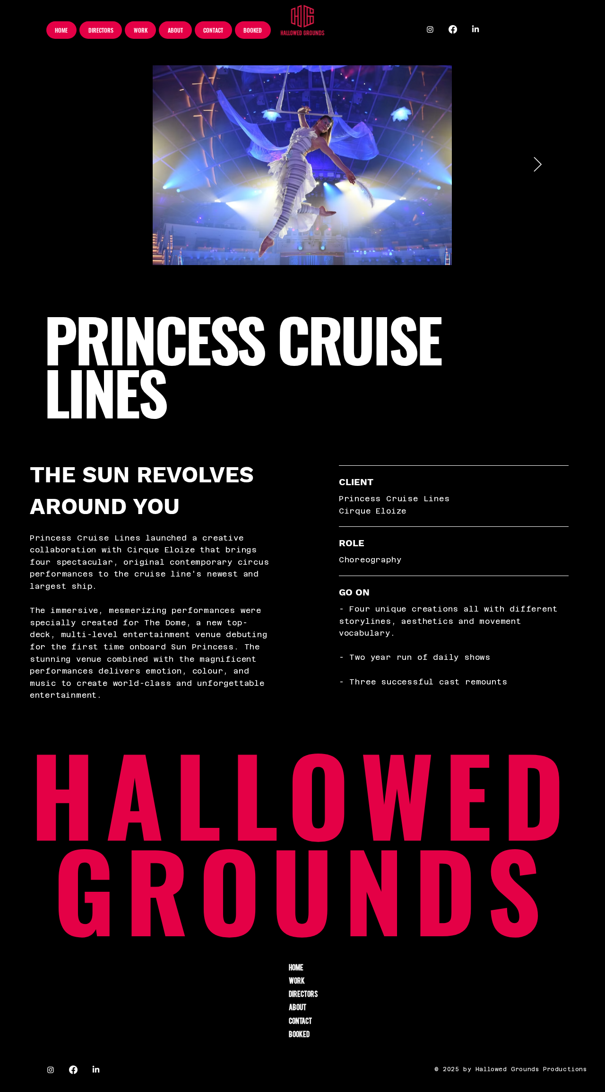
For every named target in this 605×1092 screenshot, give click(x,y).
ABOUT (297, 1007)
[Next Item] (537, 165)
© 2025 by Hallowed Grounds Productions (510, 1069)
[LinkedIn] (475, 29)
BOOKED (299, 1034)
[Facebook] (453, 29)
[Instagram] (430, 29)
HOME (296, 967)
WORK (297, 980)
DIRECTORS (303, 993)
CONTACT (300, 1020)
